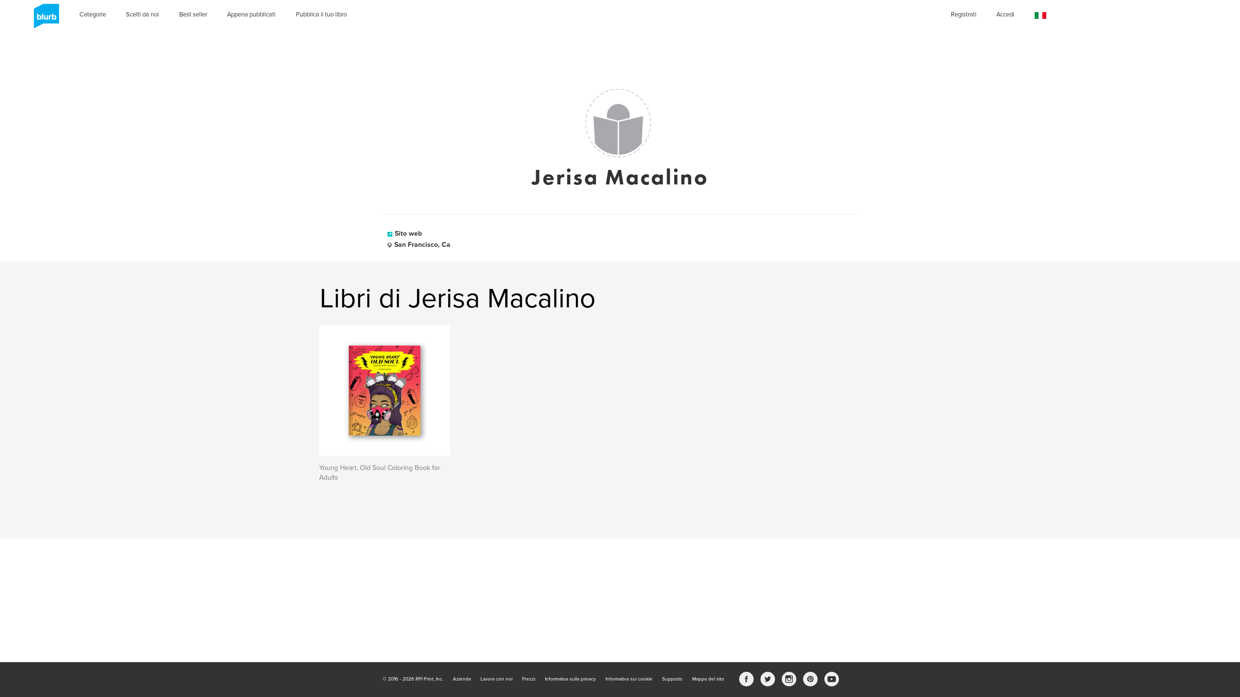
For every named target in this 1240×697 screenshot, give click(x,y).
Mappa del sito (708, 679)
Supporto (672, 679)
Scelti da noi (142, 14)
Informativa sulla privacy (570, 679)
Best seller (193, 14)
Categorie (92, 14)
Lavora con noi (496, 679)
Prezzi (528, 679)
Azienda (462, 679)
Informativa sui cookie (628, 679)
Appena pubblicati (251, 14)
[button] (1040, 16)
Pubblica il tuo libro (321, 14)
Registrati (963, 14)
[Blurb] (43, 19)
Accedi (1005, 14)
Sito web (408, 233)
